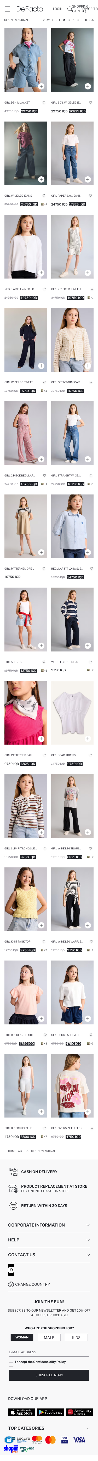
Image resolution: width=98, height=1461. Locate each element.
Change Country (32, 1284)
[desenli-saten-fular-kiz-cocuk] (25, 713)
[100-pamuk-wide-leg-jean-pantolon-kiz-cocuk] (25, 153)
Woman (21, 1337)
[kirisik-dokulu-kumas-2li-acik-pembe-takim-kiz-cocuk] (25, 433)
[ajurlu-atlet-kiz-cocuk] (25, 899)
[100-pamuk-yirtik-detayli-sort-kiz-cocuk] (25, 619)
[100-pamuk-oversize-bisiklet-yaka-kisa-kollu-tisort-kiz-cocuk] (72, 992)
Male (49, 1337)
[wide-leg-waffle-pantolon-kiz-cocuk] (72, 619)
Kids (76, 1337)
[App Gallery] (79, 1411)
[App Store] (21, 1411)
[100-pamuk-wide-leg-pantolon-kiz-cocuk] (72, 806)
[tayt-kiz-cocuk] (25, 1086)
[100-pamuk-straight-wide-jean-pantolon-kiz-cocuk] (72, 433)
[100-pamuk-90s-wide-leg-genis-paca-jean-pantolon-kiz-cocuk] (72, 60)
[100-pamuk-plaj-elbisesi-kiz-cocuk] (72, 713)
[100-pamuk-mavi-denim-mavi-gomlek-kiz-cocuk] (25, 60)
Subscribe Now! (49, 1375)
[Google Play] (50, 1411)
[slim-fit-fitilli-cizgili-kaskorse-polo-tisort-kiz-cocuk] (25, 806)
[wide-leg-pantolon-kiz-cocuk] (25, 340)
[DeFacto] (30, 8)
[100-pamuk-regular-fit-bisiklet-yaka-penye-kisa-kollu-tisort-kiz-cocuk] (25, 992)
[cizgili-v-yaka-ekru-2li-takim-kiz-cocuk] (72, 247)
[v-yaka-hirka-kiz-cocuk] (25, 247)
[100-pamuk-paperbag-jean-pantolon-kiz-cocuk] (72, 153)
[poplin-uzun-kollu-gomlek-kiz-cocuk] (72, 526)
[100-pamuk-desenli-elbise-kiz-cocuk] (25, 526)
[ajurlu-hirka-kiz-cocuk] (72, 340)
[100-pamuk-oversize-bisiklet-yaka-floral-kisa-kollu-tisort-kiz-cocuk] (72, 1086)
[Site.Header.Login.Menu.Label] (7, 9)
